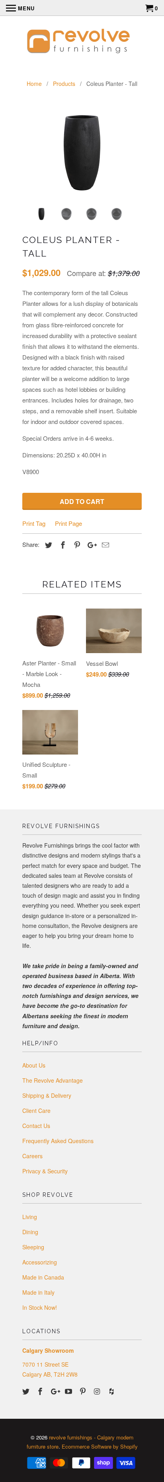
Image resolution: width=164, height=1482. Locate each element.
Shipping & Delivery (46, 1095)
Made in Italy (38, 1292)
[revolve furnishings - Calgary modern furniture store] (82, 42)
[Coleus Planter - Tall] (82, 152)
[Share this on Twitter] (47, 544)
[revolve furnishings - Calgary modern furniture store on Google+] (55, 1391)
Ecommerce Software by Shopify (100, 1446)
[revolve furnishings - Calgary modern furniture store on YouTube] (69, 1391)
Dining (30, 1232)
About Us (33, 1065)
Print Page (68, 523)
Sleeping (33, 1247)
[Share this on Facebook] (61, 544)
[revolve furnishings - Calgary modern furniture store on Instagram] (98, 1391)
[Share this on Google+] (90, 544)
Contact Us (36, 1126)
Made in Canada (43, 1277)
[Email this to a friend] (104, 544)
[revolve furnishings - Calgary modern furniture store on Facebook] (41, 1391)
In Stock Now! (39, 1307)
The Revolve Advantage (52, 1080)
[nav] (20, 8)
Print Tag (33, 523)
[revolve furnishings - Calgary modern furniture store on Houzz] (112, 1391)
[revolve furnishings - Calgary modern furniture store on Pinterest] (83, 1391)
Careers (32, 1156)
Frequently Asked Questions (58, 1141)
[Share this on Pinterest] (76, 544)
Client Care (36, 1110)
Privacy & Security (45, 1171)
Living (29, 1217)
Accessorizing (39, 1262)
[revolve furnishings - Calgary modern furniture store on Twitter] (26, 1391)
